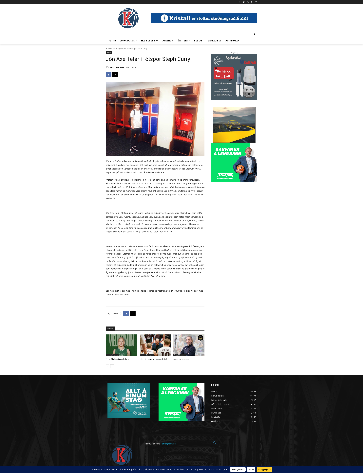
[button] (253, 34)
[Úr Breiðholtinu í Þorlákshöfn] (121, 345)
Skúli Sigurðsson (117, 67)
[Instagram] (243, 2)
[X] (247, 2)
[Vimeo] (251, 2)
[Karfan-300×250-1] (234, 162)
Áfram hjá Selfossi (181, 359)
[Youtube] (255, 2)
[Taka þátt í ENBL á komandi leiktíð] (155, 345)
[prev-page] (107, 366)
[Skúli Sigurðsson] (107, 67)
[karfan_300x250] (128, 400)
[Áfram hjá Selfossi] (188, 345)
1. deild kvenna (112, 355)
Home (108, 48)
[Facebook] (239, 2)
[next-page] (112, 366)
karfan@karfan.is (168, 443)
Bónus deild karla (147, 355)
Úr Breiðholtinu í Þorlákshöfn (117, 359)
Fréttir (115, 48)
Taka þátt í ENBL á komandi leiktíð (153, 359)
